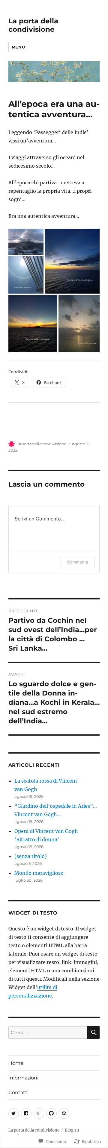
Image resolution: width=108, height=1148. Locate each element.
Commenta (77, 561)
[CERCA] (93, 1032)
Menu (18, 47)
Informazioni (23, 1078)
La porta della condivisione (33, 25)
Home (15, 1063)
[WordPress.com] (64, 1113)
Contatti (18, 1092)
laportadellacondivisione (42, 443)
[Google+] (39, 1113)
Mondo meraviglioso (39, 873)
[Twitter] (13, 1113)
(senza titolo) (30, 856)
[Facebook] (26, 1113)
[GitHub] (51, 1113)
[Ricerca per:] (47, 1032)
